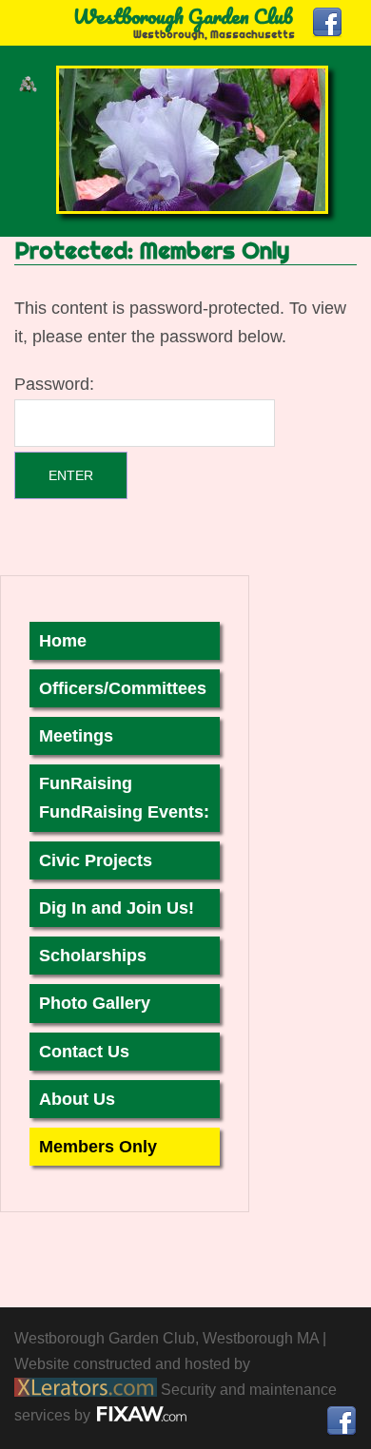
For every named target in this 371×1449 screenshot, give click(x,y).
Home (63, 640)
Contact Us (84, 1051)
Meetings (76, 735)
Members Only (98, 1146)
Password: (54, 384)
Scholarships (92, 955)
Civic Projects (95, 860)
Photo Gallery (94, 1003)
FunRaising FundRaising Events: (124, 797)
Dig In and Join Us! (116, 908)
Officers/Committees (122, 688)
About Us (77, 1099)
